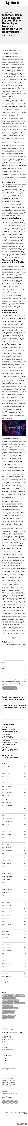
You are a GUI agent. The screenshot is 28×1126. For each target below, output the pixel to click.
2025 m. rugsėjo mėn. (6, 802)
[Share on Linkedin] (15, 638)
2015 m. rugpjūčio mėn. (7, 953)
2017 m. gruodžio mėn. (7, 863)
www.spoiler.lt (9, 1109)
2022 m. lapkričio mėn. (7, 821)
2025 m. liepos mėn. (6, 808)
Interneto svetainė (6, 674)
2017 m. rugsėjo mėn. (6, 873)
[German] (23, 1123)
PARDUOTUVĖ (6, 1112)
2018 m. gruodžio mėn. (7, 824)
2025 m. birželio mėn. (6, 812)
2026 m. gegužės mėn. (7, 776)
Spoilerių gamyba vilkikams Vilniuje (11, 1000)
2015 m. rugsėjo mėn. (6, 950)
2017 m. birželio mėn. (6, 882)
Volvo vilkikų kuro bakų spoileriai (8, 1082)
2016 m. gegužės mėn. (6, 924)
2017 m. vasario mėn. (6, 895)
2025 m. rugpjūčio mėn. (7, 805)
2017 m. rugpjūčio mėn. (7, 876)
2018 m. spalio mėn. (6, 831)
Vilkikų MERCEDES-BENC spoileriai (10, 1008)
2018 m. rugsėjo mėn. (6, 834)
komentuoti (5, 648)
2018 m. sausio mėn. (6, 860)
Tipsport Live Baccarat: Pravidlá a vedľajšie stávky (9, 730)
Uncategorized (8, 12)
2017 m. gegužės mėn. (6, 886)
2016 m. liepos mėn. (6, 918)
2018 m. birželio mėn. (6, 844)
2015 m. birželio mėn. (6, 960)
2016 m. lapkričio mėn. (7, 905)
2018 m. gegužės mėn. (6, 847)
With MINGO (13, 1112)
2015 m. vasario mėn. (6, 973)
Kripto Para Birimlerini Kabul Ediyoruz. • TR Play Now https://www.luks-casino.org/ (10, 750)
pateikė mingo (19, 36)
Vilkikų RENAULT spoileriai (8, 1010)
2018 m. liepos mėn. (6, 841)
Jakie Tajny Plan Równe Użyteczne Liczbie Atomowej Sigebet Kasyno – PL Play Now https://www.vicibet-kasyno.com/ (10, 756)
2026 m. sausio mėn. (6, 789)
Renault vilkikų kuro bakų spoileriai (9, 1078)
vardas (4, 662)
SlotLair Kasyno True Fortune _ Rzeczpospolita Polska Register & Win (10, 743)
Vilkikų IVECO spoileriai (19, 1003)
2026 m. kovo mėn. (6, 782)
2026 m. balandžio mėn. (7, 779)
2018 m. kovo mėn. (6, 853)
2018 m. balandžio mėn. (7, 850)
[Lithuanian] (18, 1123)
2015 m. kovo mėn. (6, 969)
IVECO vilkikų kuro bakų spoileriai (8, 1084)
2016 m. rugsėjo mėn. (6, 911)
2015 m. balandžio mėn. (7, 966)
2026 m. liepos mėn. (6, 770)
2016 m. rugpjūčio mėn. (7, 915)
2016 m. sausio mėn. (6, 937)
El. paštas (4, 668)
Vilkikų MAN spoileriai (7, 1005)
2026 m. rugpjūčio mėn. (7, 766)
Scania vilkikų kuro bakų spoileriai (8, 1080)
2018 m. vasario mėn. (6, 857)
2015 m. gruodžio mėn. (7, 941)
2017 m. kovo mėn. (6, 892)
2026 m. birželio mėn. (6, 773)
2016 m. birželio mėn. (6, 921)
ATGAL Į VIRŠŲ (22, 1112)
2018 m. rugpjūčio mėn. (7, 837)
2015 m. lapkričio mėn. (7, 944)
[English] (21, 1123)
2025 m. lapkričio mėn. (7, 795)
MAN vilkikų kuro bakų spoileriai (8, 1074)
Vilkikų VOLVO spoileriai (8, 1018)
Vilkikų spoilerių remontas (9, 1015)
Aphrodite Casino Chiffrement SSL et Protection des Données (9, 737)
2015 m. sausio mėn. (6, 976)
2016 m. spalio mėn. (6, 908)
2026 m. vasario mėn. (6, 786)
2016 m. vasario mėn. (6, 934)
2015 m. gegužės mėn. (6, 963)
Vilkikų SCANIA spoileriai (8, 1013)
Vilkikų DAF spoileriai (7, 1003)
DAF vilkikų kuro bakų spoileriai (8, 1071)
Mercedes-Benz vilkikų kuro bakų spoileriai (10, 1076)
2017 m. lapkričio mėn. (7, 866)
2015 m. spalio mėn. (6, 947)
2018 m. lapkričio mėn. (7, 828)
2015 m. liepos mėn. (6, 957)
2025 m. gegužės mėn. (7, 815)
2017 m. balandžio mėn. (7, 889)
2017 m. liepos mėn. (6, 879)
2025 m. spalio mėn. (6, 799)
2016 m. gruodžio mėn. (7, 902)
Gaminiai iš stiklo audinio (8, 995)
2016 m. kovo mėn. (6, 931)
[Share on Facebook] (13, 638)
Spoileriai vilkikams (20, 995)
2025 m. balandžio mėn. (7, 818)
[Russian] (25, 1123)
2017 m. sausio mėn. (6, 899)
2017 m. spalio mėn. (6, 870)
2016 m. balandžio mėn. (7, 928)
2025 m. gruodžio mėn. (7, 792)
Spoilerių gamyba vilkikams (9, 998)
